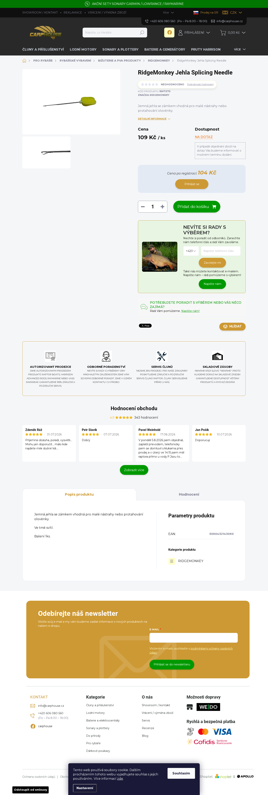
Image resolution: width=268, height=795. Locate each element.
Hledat (142, 32)
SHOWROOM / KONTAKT (40, 12)
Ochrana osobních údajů (38, 777)
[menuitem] (44, 49)
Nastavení (85, 788)
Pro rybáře (93, 743)
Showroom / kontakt (156, 705)
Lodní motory (95, 713)
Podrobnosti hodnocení (200, 84)
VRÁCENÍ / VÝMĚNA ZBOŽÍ (107, 12)
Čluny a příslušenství (100, 705)
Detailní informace (152, 118)
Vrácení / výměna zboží (157, 713)
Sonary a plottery (97, 728)
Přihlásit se (191, 184)
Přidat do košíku (193, 206)
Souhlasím (181, 773)
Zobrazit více (134, 470)
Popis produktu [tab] (79, 494)
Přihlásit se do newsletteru (172, 664)
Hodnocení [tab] (189, 494)
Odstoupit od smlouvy (30, 789)
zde (120, 778)
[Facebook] (169, 32)
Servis (146, 720)
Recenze (148, 728)
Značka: (153, 95)
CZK (233, 13)
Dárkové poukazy (98, 751)
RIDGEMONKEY (190, 561)
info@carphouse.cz (51, 706)
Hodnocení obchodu (134, 408)
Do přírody (93, 736)
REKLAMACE (73, 12)
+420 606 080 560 (50, 713)
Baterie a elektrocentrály (103, 720)
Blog (145, 736)
